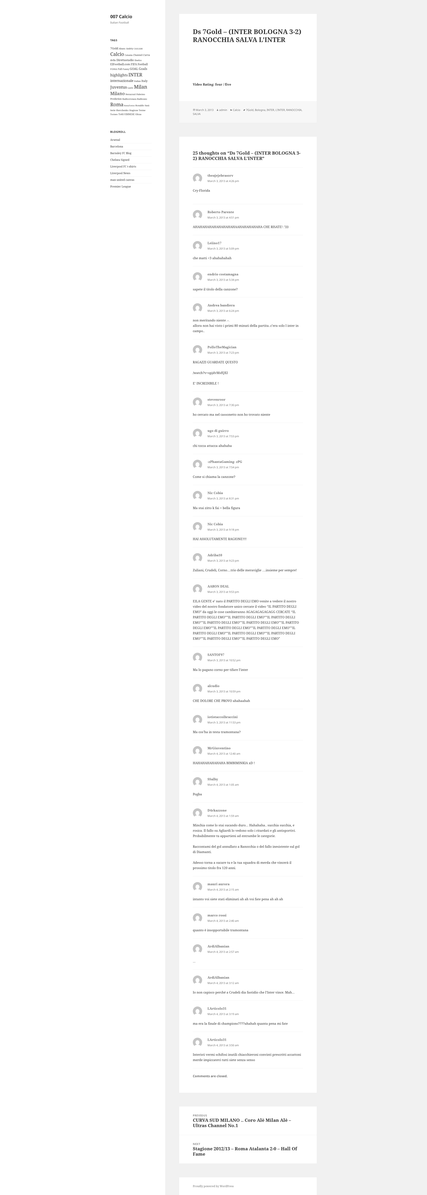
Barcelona (116, 146)
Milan (140, 86)
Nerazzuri (130, 94)
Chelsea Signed (119, 160)
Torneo (114, 114)
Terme (142, 110)
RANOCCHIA (294, 110)
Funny (126, 69)
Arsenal (115, 140)
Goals (143, 69)
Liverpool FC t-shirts (123, 166)
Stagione (133, 110)
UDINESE (129, 114)
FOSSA (113, 69)
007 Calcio (121, 16)
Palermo (140, 94)
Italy (144, 81)
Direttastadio (125, 60)
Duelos (138, 60)
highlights (119, 75)
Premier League (120, 186)
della (113, 60)
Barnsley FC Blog (120, 153)
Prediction (116, 98)
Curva (146, 55)
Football (143, 64)
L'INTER (280, 110)
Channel (137, 55)
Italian (137, 81)
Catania (128, 55)
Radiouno (142, 98)
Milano (117, 93)
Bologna (260, 110)
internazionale (121, 80)
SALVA (196, 114)
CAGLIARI (138, 49)
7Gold (114, 48)
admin (223, 110)
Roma (116, 104)
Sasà (147, 105)
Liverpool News (120, 173)
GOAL (134, 69)
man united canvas (122, 180)
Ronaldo (139, 105)
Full (120, 69)
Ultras (138, 114)
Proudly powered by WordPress (213, 1186)
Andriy (129, 48)
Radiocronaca (129, 98)
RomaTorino (129, 105)
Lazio (130, 87)
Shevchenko (122, 110)
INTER (135, 74)
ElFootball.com (120, 64)
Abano (122, 48)
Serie (112, 110)
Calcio (117, 54)
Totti (121, 114)
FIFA (134, 64)
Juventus (118, 87)
